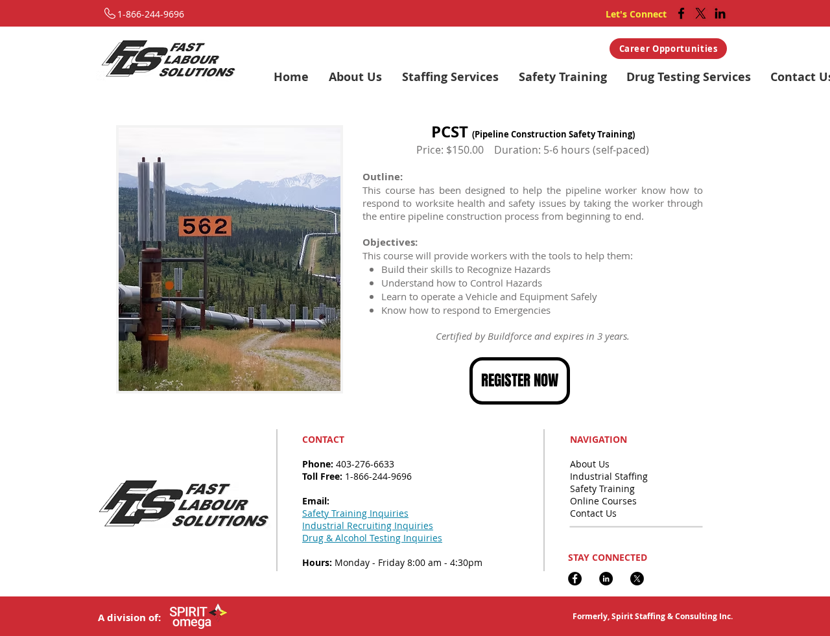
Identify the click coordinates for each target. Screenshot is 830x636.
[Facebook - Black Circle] (575, 578)
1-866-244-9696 (378, 476)
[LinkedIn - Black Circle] (606, 578)
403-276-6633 (365, 464)
